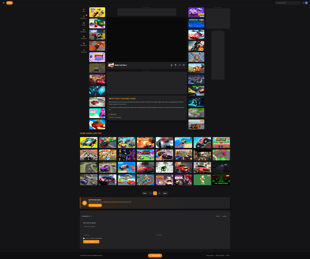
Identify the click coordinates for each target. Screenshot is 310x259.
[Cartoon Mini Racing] (108, 142)
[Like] (171, 65)
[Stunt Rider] (196, 46)
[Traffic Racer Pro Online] (145, 167)
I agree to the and (93, 238)
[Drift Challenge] (196, 113)
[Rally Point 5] (108, 179)
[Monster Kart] (97, 113)
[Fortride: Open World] (126, 142)
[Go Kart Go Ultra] (108, 154)
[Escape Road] (97, 12)
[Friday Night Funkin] (183, 179)
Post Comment (90, 241)
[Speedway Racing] (89, 179)
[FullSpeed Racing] (126, 179)
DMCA (227, 255)
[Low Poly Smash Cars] (196, 91)
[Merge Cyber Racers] (89, 142)
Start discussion (96, 205)
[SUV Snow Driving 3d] (164, 167)
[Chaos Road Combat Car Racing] (196, 68)
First (144, 193)
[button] (179, 65)
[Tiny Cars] (196, 57)
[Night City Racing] (183, 154)
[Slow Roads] (97, 68)
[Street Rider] (183, 167)
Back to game (156, 255)
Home (9, 2)
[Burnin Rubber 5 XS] (145, 142)
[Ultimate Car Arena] (202, 167)
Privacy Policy (99, 238)
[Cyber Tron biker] (196, 102)
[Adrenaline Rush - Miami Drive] (97, 79)
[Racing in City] (202, 154)
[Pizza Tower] (164, 179)
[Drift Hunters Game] (97, 102)
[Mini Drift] (221, 154)
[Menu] (3, 2)
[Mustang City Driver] (196, 79)
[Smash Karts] (145, 154)
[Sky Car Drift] (164, 154)
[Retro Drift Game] (97, 57)
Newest (218, 216)
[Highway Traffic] (221, 167)
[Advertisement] (146, 12)
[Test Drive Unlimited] (97, 124)
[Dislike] (175, 65)
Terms (92, 238)
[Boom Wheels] (196, 12)
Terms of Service (220, 255)
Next (165, 193)
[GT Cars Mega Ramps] (196, 35)
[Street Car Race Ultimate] (108, 167)
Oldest (224, 216)
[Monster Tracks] (202, 142)
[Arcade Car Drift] (89, 167)
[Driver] (145, 179)
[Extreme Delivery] (126, 167)
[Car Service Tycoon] (97, 23)
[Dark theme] (306, 2)
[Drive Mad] (183, 142)
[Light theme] (303, 2)
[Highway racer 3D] (164, 142)
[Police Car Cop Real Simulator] (97, 35)
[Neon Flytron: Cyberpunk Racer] (126, 154)
